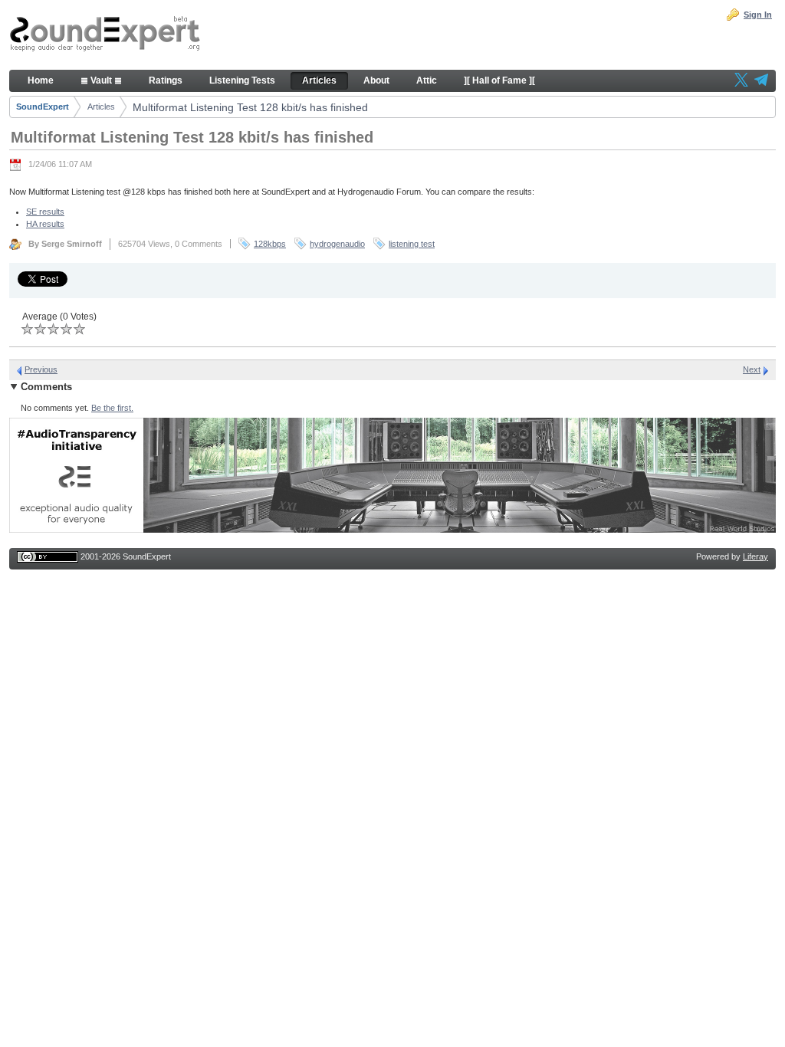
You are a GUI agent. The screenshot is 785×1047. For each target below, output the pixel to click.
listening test (412, 243)
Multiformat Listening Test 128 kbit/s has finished (250, 107)
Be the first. (112, 407)
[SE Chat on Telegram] (761, 81)
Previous (41, 369)
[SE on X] (741, 81)
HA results (45, 223)
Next (751, 369)
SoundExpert (42, 106)
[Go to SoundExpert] (105, 35)
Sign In (758, 14)
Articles (101, 106)
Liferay (755, 556)
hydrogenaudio (337, 243)
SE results (45, 211)
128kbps (270, 243)
